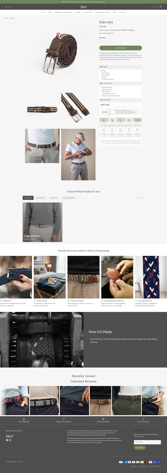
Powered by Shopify (18, 461)
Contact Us (122, 12)
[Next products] (142, 198)
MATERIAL (104, 67)
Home (43, 12)
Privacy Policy (133, 466)
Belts (50, 12)
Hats (114, 12)
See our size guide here (106, 33)
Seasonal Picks (54, 198)
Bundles (78, 12)
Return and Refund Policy (155, 466)
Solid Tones (28, 198)
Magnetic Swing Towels (102, 12)
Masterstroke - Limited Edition (63, 12)
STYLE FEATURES (107, 83)
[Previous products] (138, 198)
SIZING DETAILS (106, 100)
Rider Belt (12, 18)
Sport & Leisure (41, 198)
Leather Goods (88, 12)
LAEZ (11, 461)
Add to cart (120, 48)
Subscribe (139, 447)
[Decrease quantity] (101, 41)
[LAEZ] (83, 6)
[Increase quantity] (111, 41)
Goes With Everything (68, 198)
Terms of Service (143, 466)
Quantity (102, 37)
